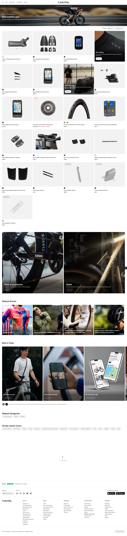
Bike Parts (22, 416)
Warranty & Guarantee (88, 510)
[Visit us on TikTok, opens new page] (31, 493)
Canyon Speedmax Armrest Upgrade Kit (41, 59)
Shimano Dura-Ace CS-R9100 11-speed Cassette (43, 124)
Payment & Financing (88, 508)
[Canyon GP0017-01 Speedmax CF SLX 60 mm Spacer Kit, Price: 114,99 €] (48, 141)
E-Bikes (106, 508)
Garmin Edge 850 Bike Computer (70, 59)
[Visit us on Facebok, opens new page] (17, 493)
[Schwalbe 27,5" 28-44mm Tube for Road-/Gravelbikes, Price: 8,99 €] (110, 109)
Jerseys (30, 428)
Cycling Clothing (108, 514)
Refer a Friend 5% (67, 510)
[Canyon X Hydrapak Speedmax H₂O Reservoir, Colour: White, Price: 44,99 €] (17, 43)
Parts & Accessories (7, 416)
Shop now (99, 58)
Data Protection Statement (28, 519)
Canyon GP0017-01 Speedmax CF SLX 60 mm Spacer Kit (44, 157)
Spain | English (120, 531)
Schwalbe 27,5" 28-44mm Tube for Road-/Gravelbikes (106, 124)
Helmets (24, 428)
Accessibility (25, 524)
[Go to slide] (96, 404)
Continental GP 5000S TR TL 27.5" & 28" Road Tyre (74, 124)
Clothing (16, 416)
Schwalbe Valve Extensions (38, 190)
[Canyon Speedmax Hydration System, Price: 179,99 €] (110, 76)
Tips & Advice (46, 510)
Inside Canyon (26, 503)
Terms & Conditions (27, 515)
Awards (24, 510)
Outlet (106, 515)
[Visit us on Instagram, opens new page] (20, 493)
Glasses (113, 428)
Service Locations (87, 505)
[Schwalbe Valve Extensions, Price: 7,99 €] (48, 174)
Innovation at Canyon (27, 505)
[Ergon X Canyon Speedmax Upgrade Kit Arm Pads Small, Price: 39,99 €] (17, 174)
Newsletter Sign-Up (9, 493)
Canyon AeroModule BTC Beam (101, 190)
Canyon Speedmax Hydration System (102, 92)
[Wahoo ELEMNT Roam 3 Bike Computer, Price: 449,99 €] (17, 109)
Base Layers (37, 428)
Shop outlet (69, 289)
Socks (118, 428)
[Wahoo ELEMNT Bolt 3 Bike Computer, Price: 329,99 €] (48, 76)
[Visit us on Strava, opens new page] (27, 493)
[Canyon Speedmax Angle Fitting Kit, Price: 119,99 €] (17, 76)
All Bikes (106, 517)
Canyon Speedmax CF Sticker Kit (9, 223)
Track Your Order (87, 515)
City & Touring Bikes (109, 510)
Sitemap (45, 519)
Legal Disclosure (26, 517)
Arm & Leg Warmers (74, 428)
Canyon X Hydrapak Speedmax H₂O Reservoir (11, 59)
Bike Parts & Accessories (110, 512)
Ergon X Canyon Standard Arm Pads (71, 157)
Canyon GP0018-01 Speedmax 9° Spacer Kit (11, 157)
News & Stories (46, 508)
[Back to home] (63, 2)
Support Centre (87, 503)
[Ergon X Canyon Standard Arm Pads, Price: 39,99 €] (79, 141)
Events (44, 503)
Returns (86, 512)
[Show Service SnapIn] (125, 268)
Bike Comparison (67, 508)
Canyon (3, 14)
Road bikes (107, 503)
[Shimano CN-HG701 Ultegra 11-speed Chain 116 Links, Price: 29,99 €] (110, 141)
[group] (63, 376)
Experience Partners (47, 514)
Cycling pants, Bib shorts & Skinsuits (50, 428)
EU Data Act (25, 522)
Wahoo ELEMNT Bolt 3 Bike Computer (41, 92)
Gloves (100, 428)
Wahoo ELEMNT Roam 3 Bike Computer (10, 124)
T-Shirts (94, 428)
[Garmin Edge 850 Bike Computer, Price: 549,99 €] (79, 43)
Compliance (25, 521)
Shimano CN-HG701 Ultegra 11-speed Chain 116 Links (105, 157)
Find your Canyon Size (68, 507)
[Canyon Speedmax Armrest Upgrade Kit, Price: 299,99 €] (48, 43)
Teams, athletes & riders (48, 507)
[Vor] (6, 404)
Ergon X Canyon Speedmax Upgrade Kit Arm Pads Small (13, 190)
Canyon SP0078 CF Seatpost (70, 190)
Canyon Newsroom (26, 514)
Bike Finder (66, 503)
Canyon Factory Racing (27, 507)
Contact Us (86, 517)
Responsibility (26, 508)
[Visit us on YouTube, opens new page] (24, 493)
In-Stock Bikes (67, 505)
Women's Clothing (7, 428)
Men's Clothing (16, 428)
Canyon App (45, 517)
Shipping (86, 507)
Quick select (17, 52)
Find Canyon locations (47, 505)
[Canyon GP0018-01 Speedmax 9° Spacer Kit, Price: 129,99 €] (17, 141)
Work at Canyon (26, 512)
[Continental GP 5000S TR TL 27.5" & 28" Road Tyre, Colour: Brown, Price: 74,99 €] (79, 109)
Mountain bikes (108, 507)
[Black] (67, 122)
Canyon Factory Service (48, 512)
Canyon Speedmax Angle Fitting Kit (9, 92)
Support (25, 2)
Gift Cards (66, 512)
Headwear (107, 428)
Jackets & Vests (63, 428)
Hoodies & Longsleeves (85, 428)
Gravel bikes (107, 505)
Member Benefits (46, 515)
